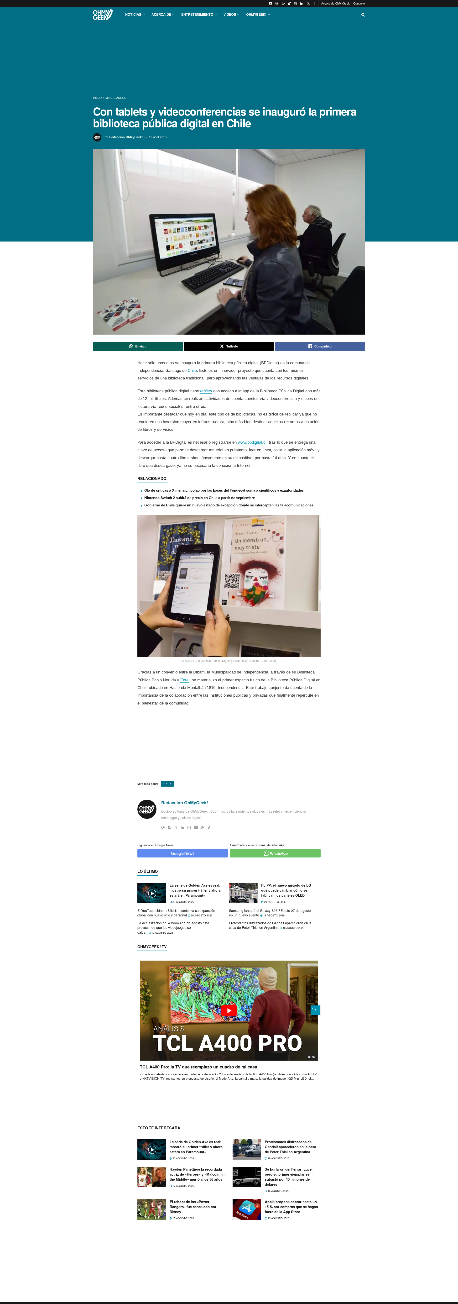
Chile (192, 370)
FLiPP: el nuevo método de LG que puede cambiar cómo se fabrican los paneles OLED (286, 890)
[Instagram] (189, 827)
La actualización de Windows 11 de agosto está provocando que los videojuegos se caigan (173, 927)
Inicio (97, 97)
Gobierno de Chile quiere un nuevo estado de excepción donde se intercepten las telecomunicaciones (228, 505)
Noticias (133, 14)
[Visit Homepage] (103, 14)
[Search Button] (363, 14)
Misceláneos (115, 97)
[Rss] (202, 827)
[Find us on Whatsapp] (283, 3)
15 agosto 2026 (183, 1218)
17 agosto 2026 (183, 1186)
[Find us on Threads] (295, 3)
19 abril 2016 (158, 137)
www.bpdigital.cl (252, 442)
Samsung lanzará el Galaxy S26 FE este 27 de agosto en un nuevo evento (270, 913)
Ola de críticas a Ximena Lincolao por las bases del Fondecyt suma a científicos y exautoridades (224, 490)
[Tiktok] (209, 827)
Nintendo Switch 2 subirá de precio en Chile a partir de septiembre (199, 498)
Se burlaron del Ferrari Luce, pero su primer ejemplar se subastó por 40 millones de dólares (288, 1177)
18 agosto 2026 (293, 928)
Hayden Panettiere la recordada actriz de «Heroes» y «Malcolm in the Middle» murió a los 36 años (197, 1174)
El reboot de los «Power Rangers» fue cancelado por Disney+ (193, 1206)
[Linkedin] (182, 827)
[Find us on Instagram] (277, 3)
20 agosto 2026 (183, 902)
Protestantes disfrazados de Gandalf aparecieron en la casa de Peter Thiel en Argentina (270, 925)
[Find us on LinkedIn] (301, 3)
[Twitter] (176, 827)
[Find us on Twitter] (308, 3)
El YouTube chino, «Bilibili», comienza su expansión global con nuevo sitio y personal (176, 913)
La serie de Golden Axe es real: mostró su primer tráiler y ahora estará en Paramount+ (195, 890)
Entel (184, 680)
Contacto (359, 3)
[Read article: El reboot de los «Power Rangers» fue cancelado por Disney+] (151, 1209)
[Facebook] (169, 827)
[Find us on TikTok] (289, 3)
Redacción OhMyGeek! (126, 137)
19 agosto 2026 (273, 915)
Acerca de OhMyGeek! (335, 3)
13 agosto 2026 (278, 1218)
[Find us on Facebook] (314, 3)
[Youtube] (196, 827)
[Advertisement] (229, 59)
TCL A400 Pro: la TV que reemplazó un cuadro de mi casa (198, 1067)
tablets (206, 391)
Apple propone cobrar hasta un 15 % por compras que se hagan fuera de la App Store (291, 1206)
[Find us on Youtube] (270, 3)
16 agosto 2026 (278, 1191)
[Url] (163, 827)
